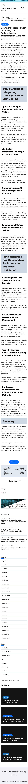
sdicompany (15, 481)
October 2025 (5, 599)
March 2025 (5, 626)
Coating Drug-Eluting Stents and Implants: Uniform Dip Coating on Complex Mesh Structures (12, 531)
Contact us (14, 462)
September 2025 (6, 603)
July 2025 (4, 611)
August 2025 (5, 607)
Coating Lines (5, 647)
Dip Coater (4, 663)
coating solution (6, 655)
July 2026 (4, 564)
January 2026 (5, 588)
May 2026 (4, 572)
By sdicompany (4, 39)
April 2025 (4, 622)
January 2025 (5, 634)
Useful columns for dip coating (14, 772)
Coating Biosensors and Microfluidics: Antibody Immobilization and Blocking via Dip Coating (13, 521)
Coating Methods (6, 651)
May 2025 (4, 618)
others (3, 659)
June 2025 (4, 615)
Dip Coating (4, 24)
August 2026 (5, 561)
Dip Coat (4, 671)
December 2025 (6, 591)
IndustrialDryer (6, 674)
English (4, 489)
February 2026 (5, 584)
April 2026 (4, 576)
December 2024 (6, 638)
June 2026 (4, 568)
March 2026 (5, 580)
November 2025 (6, 595)
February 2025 (5, 630)
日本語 (4, 493)
